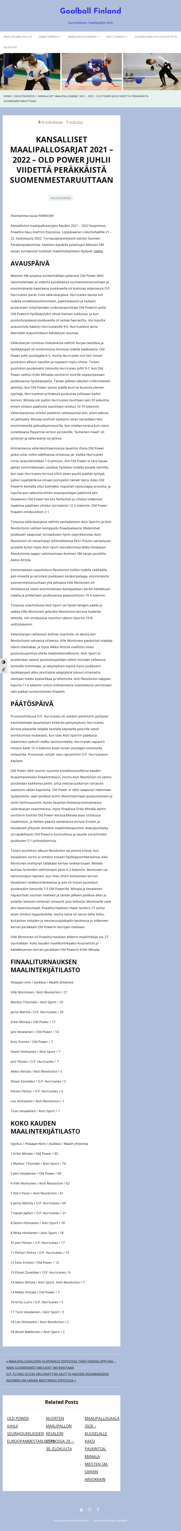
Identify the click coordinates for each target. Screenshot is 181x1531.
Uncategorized (60, 197)
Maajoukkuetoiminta (82, 36)
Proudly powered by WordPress (71, 1520)
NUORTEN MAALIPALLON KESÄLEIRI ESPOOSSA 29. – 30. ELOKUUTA (60, 1433)
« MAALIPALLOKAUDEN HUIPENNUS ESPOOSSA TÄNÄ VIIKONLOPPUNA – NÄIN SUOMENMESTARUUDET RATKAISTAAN (61, 1364)
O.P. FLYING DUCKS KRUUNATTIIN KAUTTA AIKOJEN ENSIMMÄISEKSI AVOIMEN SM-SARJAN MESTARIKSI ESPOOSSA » (57, 1377)
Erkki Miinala (54, 122)
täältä (98, 251)
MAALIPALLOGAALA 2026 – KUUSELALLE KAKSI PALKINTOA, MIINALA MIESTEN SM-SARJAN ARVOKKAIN (102, 1449)
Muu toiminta (115, 36)
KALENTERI (10, 47)
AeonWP (122, 1520)
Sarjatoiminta (48, 36)
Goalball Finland (90, 11)
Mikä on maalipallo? (18, 36)
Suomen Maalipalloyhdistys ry (156, 36)
